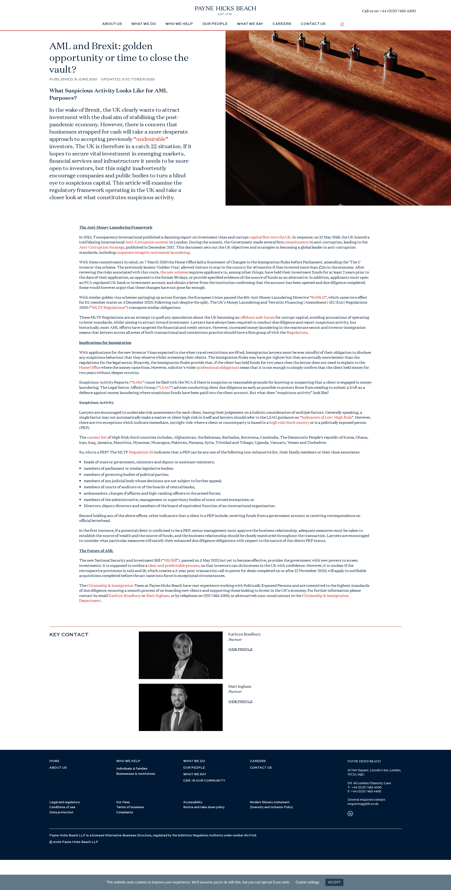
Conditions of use (62, 807)
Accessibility (192, 802)
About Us (112, 24)
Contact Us (313, 24)
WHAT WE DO (194, 761)
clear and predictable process (173, 565)
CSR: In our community (204, 780)
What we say (250, 24)
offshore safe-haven (257, 317)
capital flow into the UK (270, 237)
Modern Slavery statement (270, 802)
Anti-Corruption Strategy (101, 247)
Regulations (297, 332)
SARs (137, 382)
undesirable (151, 139)
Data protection (61, 812)
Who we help (179, 24)
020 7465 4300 (216, 595)
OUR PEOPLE (194, 767)
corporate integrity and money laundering (153, 252)
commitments (296, 242)
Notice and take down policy (204, 807)
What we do (143, 24)
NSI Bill (170, 560)
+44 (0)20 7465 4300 (366, 787)
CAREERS (258, 761)
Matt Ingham (157, 595)
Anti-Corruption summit (147, 242)
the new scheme (174, 272)
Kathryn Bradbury (125, 595)
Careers (281, 24)
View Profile (240, 649)
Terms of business (130, 807)
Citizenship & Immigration (110, 585)
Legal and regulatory (64, 802)
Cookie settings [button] (307, 882)
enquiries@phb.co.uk (363, 804)
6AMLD (318, 297)
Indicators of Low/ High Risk (327, 417)
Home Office (90, 367)
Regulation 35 (141, 452)
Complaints (124, 812)
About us (58, 767)
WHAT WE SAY (194, 774)
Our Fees (123, 802)
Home (54, 761)
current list (97, 437)
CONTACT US (261, 767)
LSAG (164, 387)
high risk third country (289, 422)
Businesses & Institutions (135, 773)
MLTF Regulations (108, 307)
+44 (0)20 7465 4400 (366, 791)
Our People (215, 24)
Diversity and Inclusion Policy (271, 807)
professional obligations (218, 367)
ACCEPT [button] (334, 882)
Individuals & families (132, 768)
